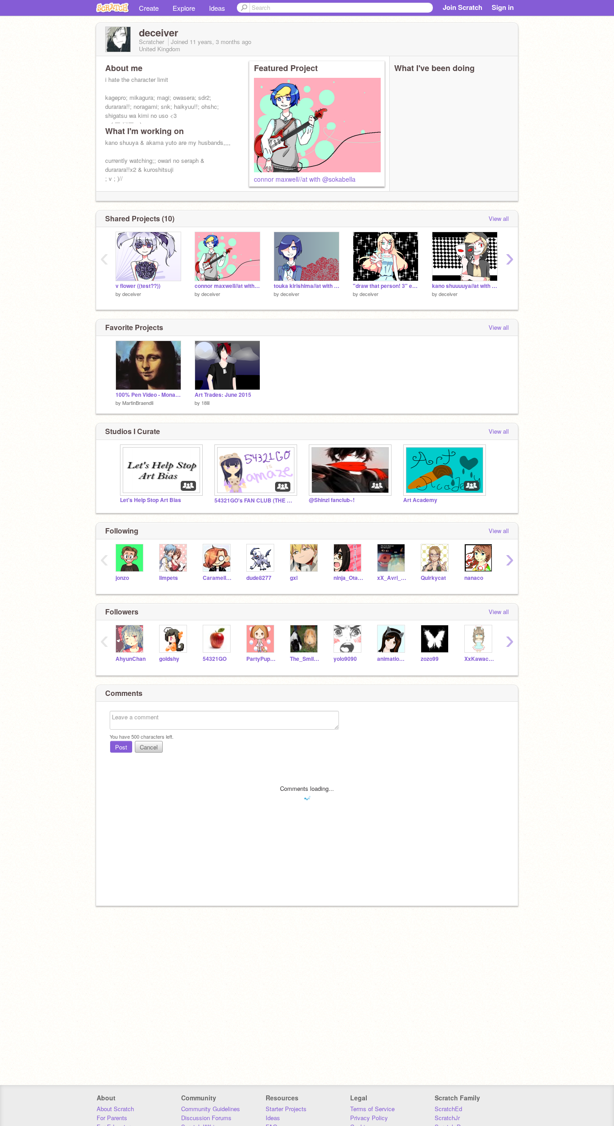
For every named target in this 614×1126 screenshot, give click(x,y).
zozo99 (430, 659)
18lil (205, 402)
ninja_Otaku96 (349, 578)
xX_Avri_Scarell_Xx (392, 578)
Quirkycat (433, 578)
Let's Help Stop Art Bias (150, 500)
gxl (294, 578)
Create (149, 8)
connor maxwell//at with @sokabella (305, 179)
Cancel (149, 747)
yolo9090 (345, 659)
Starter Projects (286, 1108)
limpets (168, 578)
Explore (184, 8)
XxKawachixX (479, 659)
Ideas (217, 8)
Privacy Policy (369, 1117)
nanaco (473, 578)
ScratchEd (448, 1108)
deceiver (131, 293)
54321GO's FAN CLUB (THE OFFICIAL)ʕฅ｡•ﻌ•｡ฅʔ (254, 500)
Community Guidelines (210, 1108)
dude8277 (258, 578)
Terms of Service (372, 1108)
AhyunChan (131, 659)
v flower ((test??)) (138, 286)
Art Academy (420, 500)
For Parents (112, 1117)
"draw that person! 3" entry (385, 286)
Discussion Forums (206, 1117)
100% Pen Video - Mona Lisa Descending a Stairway (148, 395)
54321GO (215, 659)
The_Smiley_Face (305, 659)
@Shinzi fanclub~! (332, 500)
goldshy (169, 659)
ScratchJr (447, 1117)
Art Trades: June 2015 (223, 395)
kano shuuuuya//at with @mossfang (465, 286)
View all (499, 218)
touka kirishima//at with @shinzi (306, 286)
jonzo (122, 578)
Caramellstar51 (218, 578)
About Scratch (115, 1108)
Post (121, 747)
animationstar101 (392, 659)
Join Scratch (462, 7)
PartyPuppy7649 (261, 659)
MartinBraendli (137, 402)
